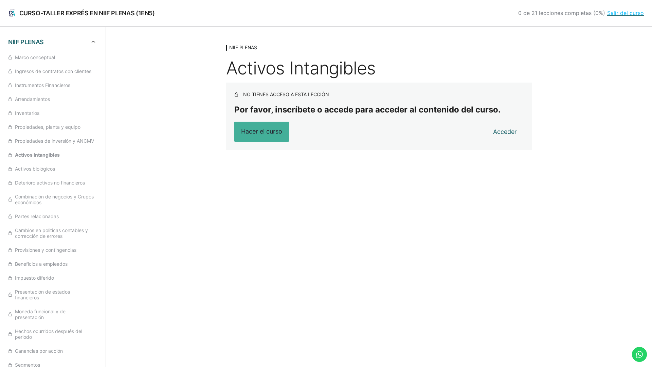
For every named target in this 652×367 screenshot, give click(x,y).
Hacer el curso (261, 131)
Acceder (505, 131)
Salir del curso (625, 13)
